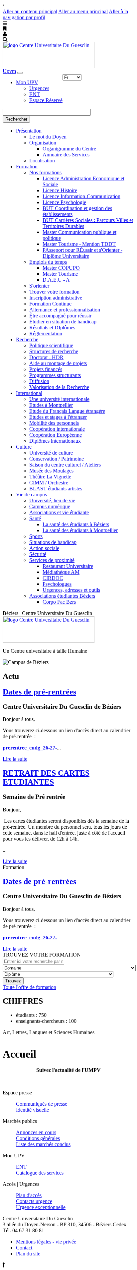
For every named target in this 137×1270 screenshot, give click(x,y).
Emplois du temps (48, 262)
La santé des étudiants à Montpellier (80, 530)
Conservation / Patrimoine (56, 459)
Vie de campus (31, 494)
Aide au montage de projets (58, 363)
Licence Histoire (60, 190)
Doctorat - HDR (46, 357)
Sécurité (37, 554)
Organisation (42, 142)
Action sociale (44, 548)
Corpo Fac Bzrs (59, 602)
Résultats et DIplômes (52, 327)
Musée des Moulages (51, 470)
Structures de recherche (53, 351)
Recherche (27, 339)
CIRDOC (53, 578)
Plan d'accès (29, 1195)
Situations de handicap (52, 542)
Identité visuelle (32, 1110)
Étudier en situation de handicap (62, 321)
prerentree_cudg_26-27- (30, 747)
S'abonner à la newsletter (69, 1081)
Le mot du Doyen (48, 136)
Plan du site (28, 1253)
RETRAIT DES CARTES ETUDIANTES (46, 777)
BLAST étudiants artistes (55, 488)
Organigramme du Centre (69, 148)
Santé (35, 518)
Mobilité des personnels (54, 423)
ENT (34, 94)
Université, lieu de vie (52, 500)
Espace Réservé (46, 100)
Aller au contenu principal (30, 11)
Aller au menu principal (83, 11)
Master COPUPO (61, 268)
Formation (27, 166)
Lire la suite (15, 759)
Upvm (9, 71)
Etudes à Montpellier (51, 405)
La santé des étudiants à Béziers (76, 524)
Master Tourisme (60, 274)
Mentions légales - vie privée (46, 1241)
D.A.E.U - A (56, 280)
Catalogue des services (40, 1173)
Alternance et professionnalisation (64, 309)
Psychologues (57, 584)
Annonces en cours (36, 1132)
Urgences (39, 88)
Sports (36, 536)
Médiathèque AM (61, 572)
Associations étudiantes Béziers (62, 596)
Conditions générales (38, 1138)
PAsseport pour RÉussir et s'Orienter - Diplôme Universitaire (82, 253)
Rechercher (16, 119)
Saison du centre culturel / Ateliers (65, 465)
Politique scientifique (51, 345)
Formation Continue (50, 303)
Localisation (42, 160)
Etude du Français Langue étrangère (67, 411)
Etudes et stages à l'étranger (58, 417)
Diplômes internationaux (55, 441)
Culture (24, 447)
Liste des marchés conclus (43, 1144)
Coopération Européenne (55, 435)
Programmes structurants (55, 375)
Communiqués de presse (41, 1104)
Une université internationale (59, 399)
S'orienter (39, 286)
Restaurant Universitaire (68, 566)
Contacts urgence (34, 1201)
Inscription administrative (55, 298)
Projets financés (45, 369)
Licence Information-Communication (81, 196)
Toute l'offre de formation (29, 987)
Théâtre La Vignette (50, 476)
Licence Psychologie (64, 202)
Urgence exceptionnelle (41, 1207)
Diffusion (39, 381)
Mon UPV (27, 82)
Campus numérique (49, 506)
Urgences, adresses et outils (71, 590)
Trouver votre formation (54, 292)
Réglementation (45, 333)
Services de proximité (51, 560)
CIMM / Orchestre (48, 482)
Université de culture (51, 453)
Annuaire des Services (66, 154)
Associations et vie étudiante (59, 512)
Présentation (29, 131)
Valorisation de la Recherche (59, 387)
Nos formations (45, 172)
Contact (24, 1247)
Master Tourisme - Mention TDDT (79, 244)
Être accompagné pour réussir (60, 315)
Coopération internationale (57, 429)
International (29, 393)
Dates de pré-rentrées (39, 692)
